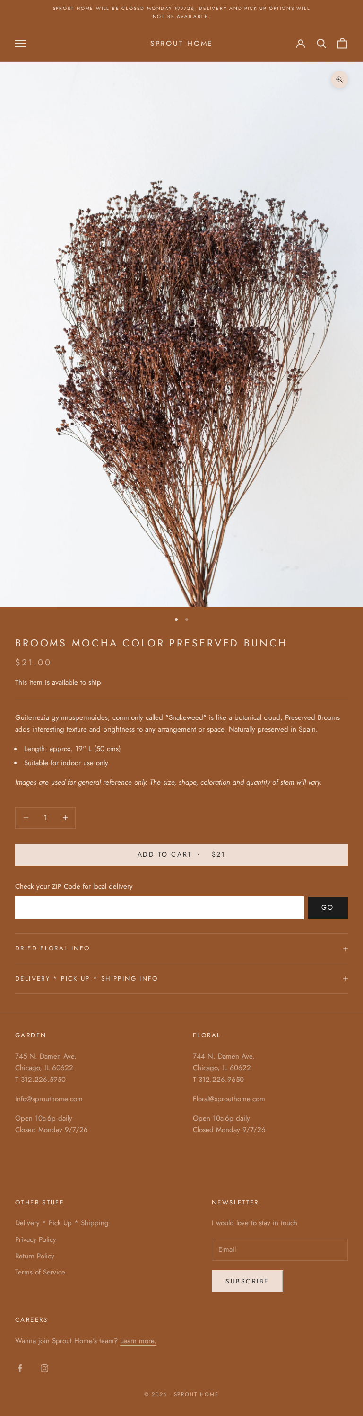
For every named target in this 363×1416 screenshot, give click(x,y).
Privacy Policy (35, 1239)
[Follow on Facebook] (20, 1368)
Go (327, 907)
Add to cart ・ (181, 854)
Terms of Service (40, 1272)
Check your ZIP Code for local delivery (74, 886)
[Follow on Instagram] (44, 1368)
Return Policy (34, 1256)
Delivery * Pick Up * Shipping (62, 1223)
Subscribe (247, 1281)
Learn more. (138, 1341)
